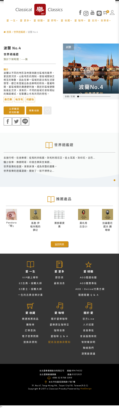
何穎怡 (30, 99)
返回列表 (59, 244)
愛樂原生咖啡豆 (59, 324)
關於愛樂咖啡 (59, 318)
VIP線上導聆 (30, 277)
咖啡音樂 (59, 330)
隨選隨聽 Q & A (88, 294)
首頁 (9, 31)
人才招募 (88, 324)
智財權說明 (88, 342)
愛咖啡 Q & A (59, 336)
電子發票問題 (30, 336)
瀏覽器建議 (88, 353)
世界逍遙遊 (19, 31)
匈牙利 (19, 99)
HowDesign (86, 389)
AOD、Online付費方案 (90, 289)
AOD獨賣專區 (88, 283)
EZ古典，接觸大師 (30, 283)
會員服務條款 (88, 336)
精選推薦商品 (30, 318)
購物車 (30, 324)
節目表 (59, 277)
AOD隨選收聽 (88, 277)
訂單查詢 (30, 330)
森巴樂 (8, 99)
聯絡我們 (88, 347)
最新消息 (59, 283)
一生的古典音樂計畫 (30, 294)
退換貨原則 (30, 342)
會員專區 (88, 330)
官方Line (88, 318)
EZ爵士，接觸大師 (30, 289)
